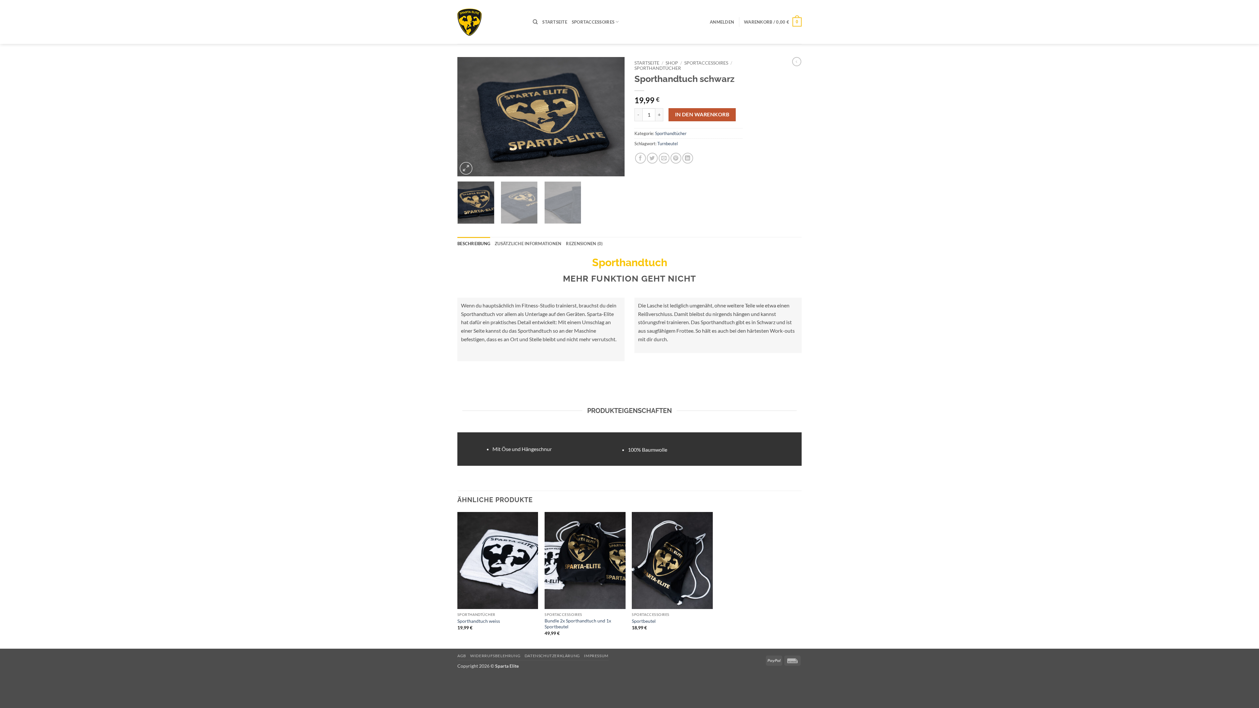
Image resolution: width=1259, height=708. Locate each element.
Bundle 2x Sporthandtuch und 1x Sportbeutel (578, 624)
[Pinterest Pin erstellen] (675, 158)
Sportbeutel (644, 621)
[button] (722, 22)
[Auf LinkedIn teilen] (687, 158)
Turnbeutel (667, 143)
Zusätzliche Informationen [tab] (528, 243)
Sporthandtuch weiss (478, 621)
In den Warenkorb (702, 114)
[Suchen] (535, 22)
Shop (672, 63)
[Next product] (796, 61)
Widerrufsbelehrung (495, 655)
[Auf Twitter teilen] (652, 158)
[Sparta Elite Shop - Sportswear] (490, 22)
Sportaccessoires (593, 22)
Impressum (596, 655)
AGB (461, 655)
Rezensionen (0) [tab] (584, 243)
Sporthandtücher (657, 68)
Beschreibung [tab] (473, 243)
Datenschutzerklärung (552, 655)
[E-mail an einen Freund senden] (664, 158)
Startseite (554, 22)
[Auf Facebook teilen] (640, 158)
